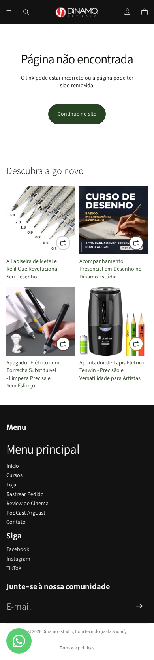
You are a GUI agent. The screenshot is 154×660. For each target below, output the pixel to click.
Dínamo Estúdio (57, 631)
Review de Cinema (27, 503)
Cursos (14, 475)
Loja (11, 484)
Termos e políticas (77, 647)
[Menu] (9, 12)
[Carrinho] (144, 12)
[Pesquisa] (26, 12)
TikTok (13, 567)
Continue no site (77, 113)
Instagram (18, 558)
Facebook (17, 549)
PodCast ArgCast (25, 512)
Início (12, 465)
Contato (16, 521)
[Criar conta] (139, 606)
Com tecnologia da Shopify (101, 631)
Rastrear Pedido (25, 494)
